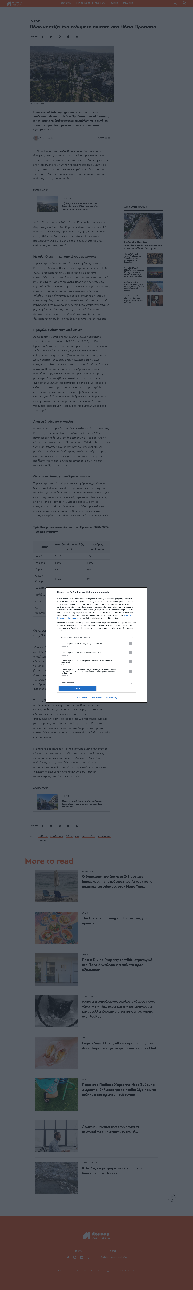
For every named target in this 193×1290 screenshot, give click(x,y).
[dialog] (96, 645)
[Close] (141, 592)
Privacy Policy (111, 698)
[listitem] (96, 637)
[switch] (129, 643)
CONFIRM (77, 688)
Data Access (96, 698)
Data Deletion (81, 698)
